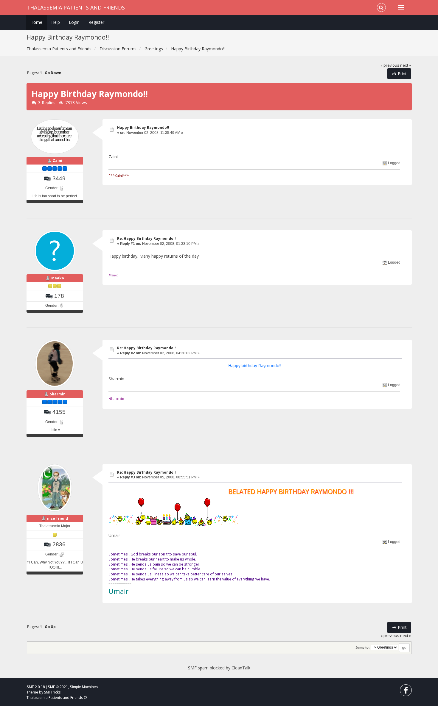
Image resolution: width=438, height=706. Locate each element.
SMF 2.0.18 (36, 687)
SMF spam (198, 668)
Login (74, 22)
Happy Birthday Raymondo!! (143, 127)
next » (405, 65)
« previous (389, 65)
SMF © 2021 (58, 687)
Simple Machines (84, 687)
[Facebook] (406, 691)
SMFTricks (52, 692)
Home (36, 22)
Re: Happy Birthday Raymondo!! (146, 238)
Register (96, 22)
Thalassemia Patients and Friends (76, 7)
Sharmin (58, 394)
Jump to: (362, 647)
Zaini (57, 160)
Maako (57, 278)
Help (55, 22)
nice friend (57, 518)
